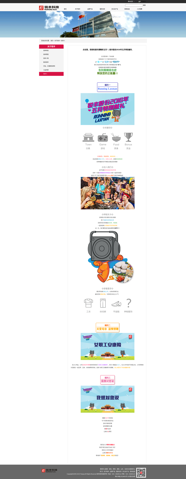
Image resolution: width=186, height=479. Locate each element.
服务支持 (102, 9)
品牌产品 (90, 9)
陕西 (114, 469)
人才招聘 (139, 9)
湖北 (110, 469)
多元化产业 (115, 9)
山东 (122, 469)
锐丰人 (63, 40)
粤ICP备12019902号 (121, 476)
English (143, 1)
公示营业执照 (131, 476)
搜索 (144, 5)
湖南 (118, 469)
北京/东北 (127, 469)
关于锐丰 (77, 9)
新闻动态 (127, 9)
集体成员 (130, 1)
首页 (65, 9)
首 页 (101, 471)
